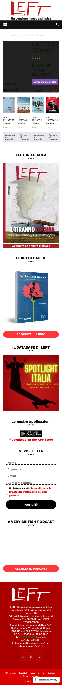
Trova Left (34, 673)
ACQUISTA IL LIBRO (31, 334)
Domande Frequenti (31, 676)
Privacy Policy (31, 652)
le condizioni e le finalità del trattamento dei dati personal (30, 492)
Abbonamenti (10, 673)
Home (5, 35)
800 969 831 (28, 637)
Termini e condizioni (31, 649)
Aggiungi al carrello (45, 81)
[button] (5, 24)
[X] (39, 658)
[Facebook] (23, 658)
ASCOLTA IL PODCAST (31, 568)
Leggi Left (23, 673)
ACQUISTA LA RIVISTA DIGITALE (31, 246)
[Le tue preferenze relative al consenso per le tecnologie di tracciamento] (46, 680)
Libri (43, 673)
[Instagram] (31, 657)
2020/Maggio (16, 35)
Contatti (51, 673)
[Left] (31, 10)
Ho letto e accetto (30, 492)
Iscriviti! (31, 505)
